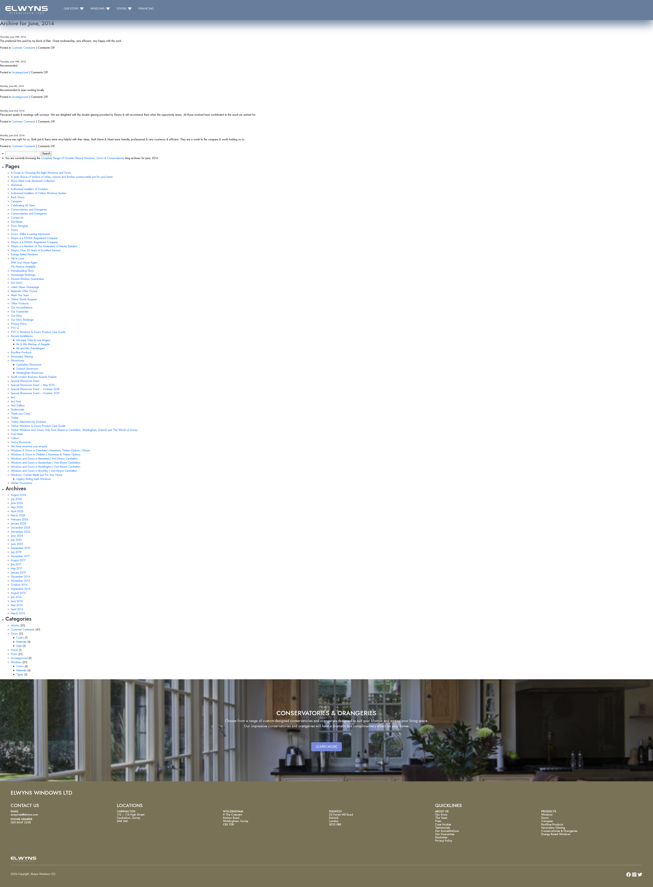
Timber (15, 418)
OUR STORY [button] (71, 9)
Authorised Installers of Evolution (29, 189)
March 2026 (18, 515)
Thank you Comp (20, 414)
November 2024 (20, 532)
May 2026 (17, 507)
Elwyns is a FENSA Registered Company (34, 238)
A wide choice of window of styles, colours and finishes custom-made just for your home (62, 177)
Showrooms (17, 361)
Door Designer (19, 226)
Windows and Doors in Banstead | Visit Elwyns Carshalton (44, 459)
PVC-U (15, 328)
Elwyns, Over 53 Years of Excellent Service (36, 250)
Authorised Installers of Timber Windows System (38, 193)
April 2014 (17, 609)
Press (14, 654)
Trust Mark (17, 434)
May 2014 (16, 605)
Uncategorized (20, 72)
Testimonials (17, 410)
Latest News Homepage (25, 287)
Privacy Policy (19, 324)
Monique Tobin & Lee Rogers (33, 340)
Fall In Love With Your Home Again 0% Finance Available (24, 263)
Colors (20, 638)
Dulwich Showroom (27, 369)
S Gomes (9, 129)
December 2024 (20, 528)
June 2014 (17, 601)
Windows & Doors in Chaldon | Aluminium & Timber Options (45, 454)
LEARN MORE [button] (326, 746)
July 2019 (16, 552)
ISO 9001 (16, 283)
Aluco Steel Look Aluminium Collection (33, 181)
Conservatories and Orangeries (29, 209)
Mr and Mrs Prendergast (30, 348)
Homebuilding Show (22, 271)
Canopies (16, 201)
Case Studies (443, 824)
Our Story (16, 316)
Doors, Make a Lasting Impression (30, 234)
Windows (16, 662)
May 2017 (16, 568)
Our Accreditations (21, 307)
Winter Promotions (21, 483)
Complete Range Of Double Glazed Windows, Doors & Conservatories (82, 158)
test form (16, 401)
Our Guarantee (19, 312)
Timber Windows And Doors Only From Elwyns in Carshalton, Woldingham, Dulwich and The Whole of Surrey (74, 430)
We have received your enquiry (29, 446)
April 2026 (17, 511)
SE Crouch (10, 80)
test (13, 397)
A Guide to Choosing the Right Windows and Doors (41, 173)
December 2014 (20, 577)
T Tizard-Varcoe (16, 30)
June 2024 (17, 536)
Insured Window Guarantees (27, 279)
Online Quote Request (24, 299)
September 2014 (20, 589)
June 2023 (17, 544)
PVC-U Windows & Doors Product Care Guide (38, 332)
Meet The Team (20, 295)
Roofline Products (21, 352)
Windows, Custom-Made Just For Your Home (36, 475)
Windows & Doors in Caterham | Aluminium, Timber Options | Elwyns (50, 450)
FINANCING (146, 9)
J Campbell (11, 104)
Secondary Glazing (22, 356)
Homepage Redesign (23, 275)
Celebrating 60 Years (23, 205)
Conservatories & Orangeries (559, 831)
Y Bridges (10, 55)
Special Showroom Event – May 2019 (33, 385)
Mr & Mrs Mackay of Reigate (33, 344)
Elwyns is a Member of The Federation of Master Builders (44, 246)
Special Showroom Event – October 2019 (35, 393)
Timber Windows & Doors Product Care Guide (38, 426)
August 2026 (18, 495)
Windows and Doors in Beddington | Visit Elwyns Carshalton (45, 467)
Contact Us (17, 218)
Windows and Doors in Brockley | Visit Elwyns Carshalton (44, 471)
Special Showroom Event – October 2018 (35, 389)
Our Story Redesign (22, 320)
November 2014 (20, 581)
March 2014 (18, 613)
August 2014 (18, 593)
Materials (21, 642)
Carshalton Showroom (28, 365)
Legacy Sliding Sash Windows (33, 479)
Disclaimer (17, 222)
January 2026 (18, 523)
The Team (441, 818)
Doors (14, 230)
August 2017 (18, 560)
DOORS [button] (121, 9)
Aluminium (16, 185)
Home (14, 650)
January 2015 (18, 572)
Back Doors (17, 197)
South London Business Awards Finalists (34, 377)
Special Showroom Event (25, 381)
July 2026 (16, 499)
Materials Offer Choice (24, 291)
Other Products (20, 303)
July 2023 (16, 540)
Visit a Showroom (21, 442)
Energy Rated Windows (24, 254)
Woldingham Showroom (29, 373)
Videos (15, 438)
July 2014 (16, 597)
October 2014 (19, 585)
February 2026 (19, 519)
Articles (15, 625)
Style (19, 646)
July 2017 (16, 564)
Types (19, 674)
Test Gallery (17, 405)
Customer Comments (23, 48)
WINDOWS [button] (97, 9)
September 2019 (20, 548)
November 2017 (20, 556)
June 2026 (17, 503)
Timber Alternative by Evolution (28, 422)
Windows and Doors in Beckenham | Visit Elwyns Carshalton (45, 463)
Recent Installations (22, 336)
